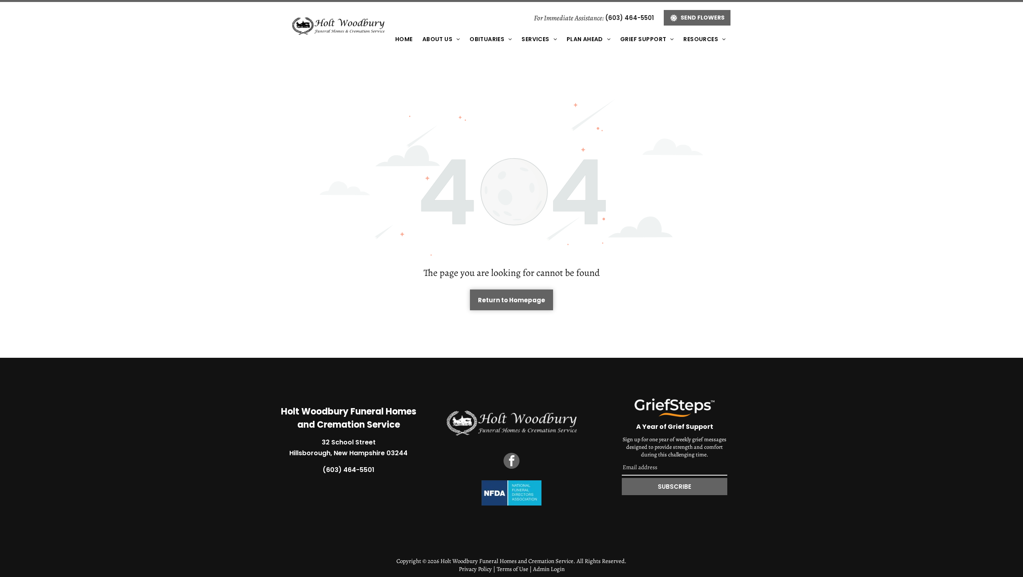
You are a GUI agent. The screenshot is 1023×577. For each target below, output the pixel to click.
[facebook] (511, 462)
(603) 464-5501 (629, 18)
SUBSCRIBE (674, 486)
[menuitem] (404, 39)
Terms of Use (512, 569)
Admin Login (549, 569)
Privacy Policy (475, 569)
